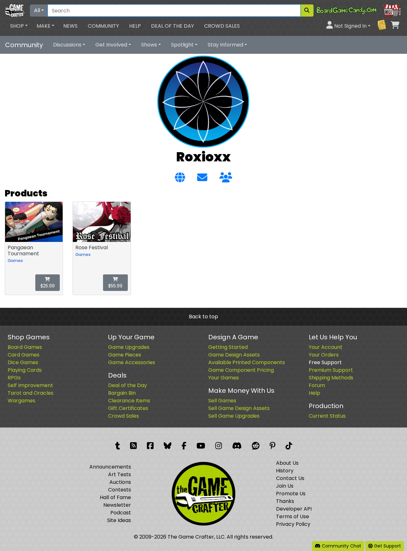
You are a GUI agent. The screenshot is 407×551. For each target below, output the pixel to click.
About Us (287, 463)
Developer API (294, 508)
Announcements (110, 466)
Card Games (23, 354)
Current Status (327, 416)
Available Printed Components (246, 362)
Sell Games (222, 400)
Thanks (285, 501)
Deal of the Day (172, 26)
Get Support (387, 546)
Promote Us (291, 493)
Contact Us (290, 478)
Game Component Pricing (241, 370)
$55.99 (115, 286)
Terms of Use (292, 516)
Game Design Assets (234, 354)
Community (103, 26)
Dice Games (23, 362)
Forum (317, 385)
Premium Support (331, 370)
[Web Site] (179, 177)
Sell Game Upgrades (233, 416)
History (284, 470)
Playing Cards (25, 370)
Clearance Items (129, 400)
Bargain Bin (122, 393)
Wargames (21, 400)
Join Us (284, 486)
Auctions (120, 482)
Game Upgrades (128, 347)
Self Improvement (30, 385)
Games (15, 260)
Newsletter (117, 505)
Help (135, 26)
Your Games (223, 377)
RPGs (14, 377)
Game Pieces (124, 354)
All (37, 10)
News (70, 26)
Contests (119, 489)
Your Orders (324, 354)
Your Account (325, 347)
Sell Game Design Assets (239, 408)
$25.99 (47, 286)
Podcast (120, 512)
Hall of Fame (115, 497)
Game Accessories (131, 362)
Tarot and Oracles (30, 393)
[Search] (307, 10)
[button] (19, 26)
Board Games (25, 347)
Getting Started (228, 347)
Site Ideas (119, 520)
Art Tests (119, 474)
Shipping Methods (331, 377)
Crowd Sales (222, 26)
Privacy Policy (293, 524)
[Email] (202, 177)
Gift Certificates (128, 408)
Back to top (203, 316)
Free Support (325, 362)
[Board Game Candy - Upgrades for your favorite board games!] (359, 10)
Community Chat (341, 546)
